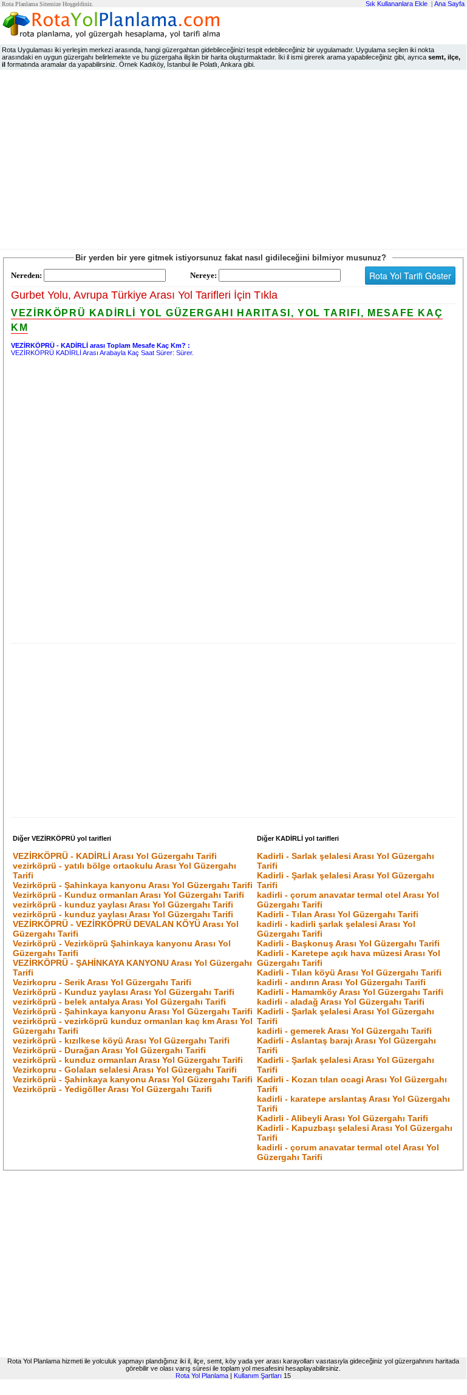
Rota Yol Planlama (202, 1375)
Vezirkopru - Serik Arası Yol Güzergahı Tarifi (102, 982)
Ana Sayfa (449, 3)
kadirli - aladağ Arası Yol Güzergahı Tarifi (340, 1001)
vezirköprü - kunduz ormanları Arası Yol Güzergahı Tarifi (128, 1060)
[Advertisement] (233, 162)
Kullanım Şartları (258, 1375)
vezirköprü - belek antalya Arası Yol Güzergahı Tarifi (119, 1001)
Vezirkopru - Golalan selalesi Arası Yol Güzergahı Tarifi (125, 1069)
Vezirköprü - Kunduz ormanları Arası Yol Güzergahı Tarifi (128, 895)
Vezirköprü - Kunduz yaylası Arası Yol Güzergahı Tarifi (123, 992)
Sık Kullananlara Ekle (397, 3)
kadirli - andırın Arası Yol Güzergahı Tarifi (341, 982)
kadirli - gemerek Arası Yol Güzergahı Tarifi (344, 1031)
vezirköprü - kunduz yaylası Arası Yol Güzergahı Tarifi (123, 904)
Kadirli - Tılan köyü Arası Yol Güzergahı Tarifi (349, 972)
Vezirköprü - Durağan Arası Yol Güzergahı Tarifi (109, 1050)
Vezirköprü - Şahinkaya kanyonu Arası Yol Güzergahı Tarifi (133, 885)
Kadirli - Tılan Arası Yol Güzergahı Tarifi (337, 914)
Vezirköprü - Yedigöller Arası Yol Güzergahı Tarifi (112, 1089)
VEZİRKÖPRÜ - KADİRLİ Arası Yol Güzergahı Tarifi (115, 856)
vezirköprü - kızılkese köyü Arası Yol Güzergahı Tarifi (121, 1040)
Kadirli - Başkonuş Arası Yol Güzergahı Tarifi (348, 943)
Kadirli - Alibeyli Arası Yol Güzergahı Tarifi (342, 1118)
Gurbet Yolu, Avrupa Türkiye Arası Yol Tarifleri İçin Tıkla (144, 295)
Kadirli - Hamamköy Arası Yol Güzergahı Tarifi (350, 992)
